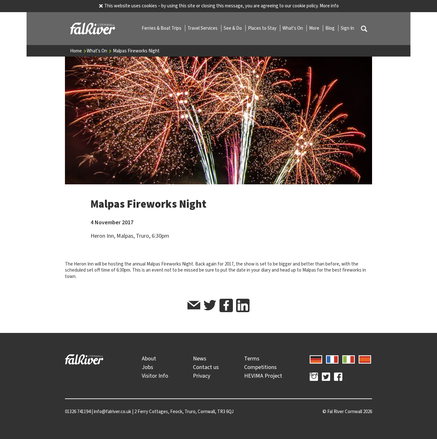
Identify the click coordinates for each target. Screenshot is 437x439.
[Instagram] (314, 377)
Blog (330, 28)
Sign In (347, 28)
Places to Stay (262, 28)
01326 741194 (78, 411)
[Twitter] (326, 377)
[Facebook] (338, 377)
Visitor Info (155, 376)
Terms (251, 358)
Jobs (147, 367)
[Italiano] (348, 358)
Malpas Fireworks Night (136, 51)
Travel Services (203, 28)
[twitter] (209, 306)
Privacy (201, 376)
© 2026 (347, 411)
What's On (293, 28)
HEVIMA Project (263, 376)
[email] (193, 306)
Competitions (260, 367)
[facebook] (226, 305)
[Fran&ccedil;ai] (332, 358)
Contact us (206, 367)
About (149, 358)
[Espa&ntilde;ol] (365, 358)
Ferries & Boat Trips (162, 28)
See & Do (233, 28)
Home (76, 51)
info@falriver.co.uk (112, 411)
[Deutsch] (316, 358)
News (199, 358)
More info (329, 6)
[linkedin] (243, 305)
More (314, 28)
